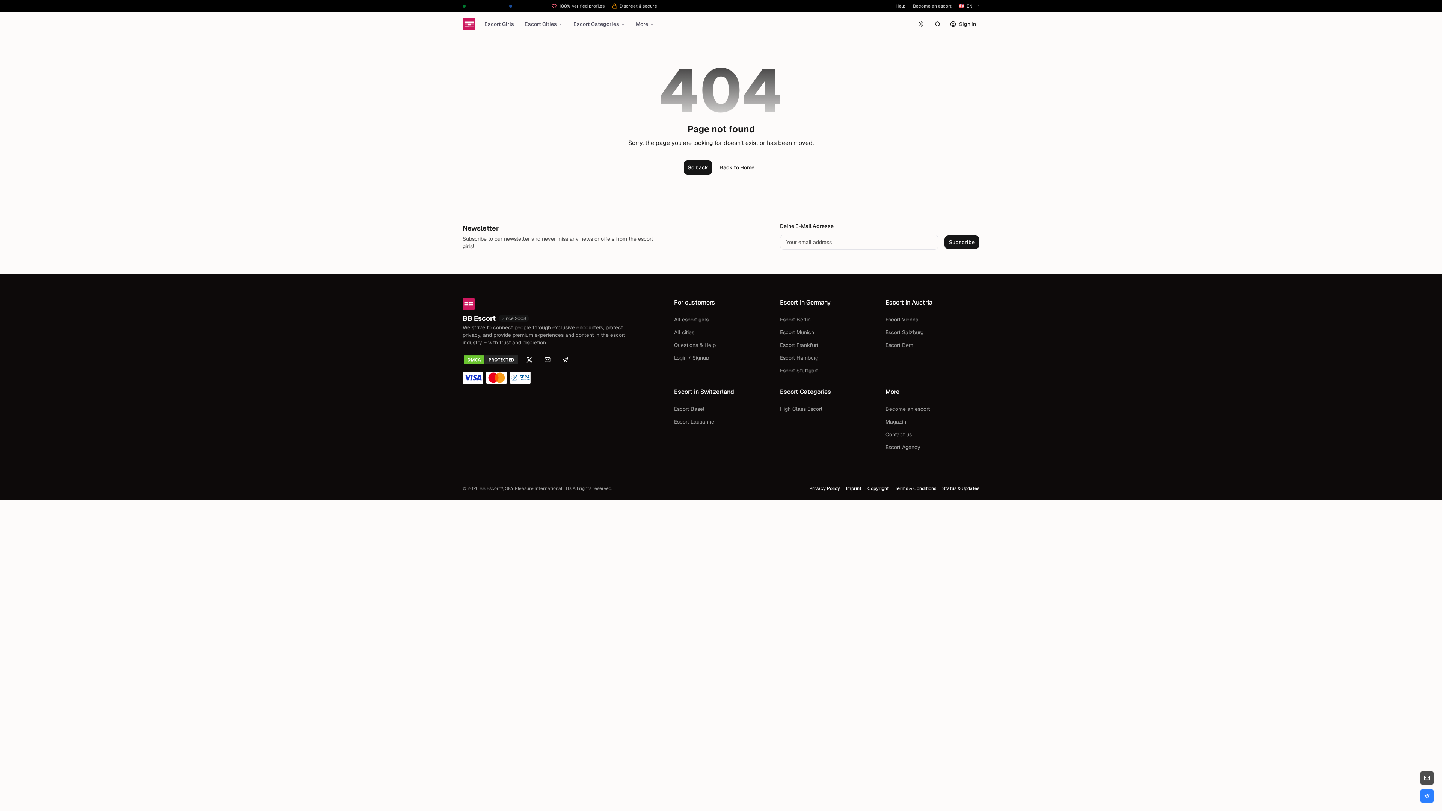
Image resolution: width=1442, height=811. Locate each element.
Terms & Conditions (915, 488)
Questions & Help (695, 345)
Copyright (878, 488)
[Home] (469, 24)
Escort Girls (499, 24)
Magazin (895, 421)
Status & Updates (960, 488)
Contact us (898, 434)
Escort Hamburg (799, 357)
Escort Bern (899, 345)
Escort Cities (541, 24)
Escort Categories (596, 24)
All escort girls (691, 319)
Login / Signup (691, 357)
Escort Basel (689, 409)
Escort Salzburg (904, 332)
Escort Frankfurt (799, 345)
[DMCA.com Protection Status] (491, 359)
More (642, 24)
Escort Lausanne (694, 421)
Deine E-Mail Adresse (807, 226)
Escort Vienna (902, 319)
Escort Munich (797, 332)
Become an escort (932, 6)
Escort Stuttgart (799, 370)
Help (900, 6)
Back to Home (736, 167)
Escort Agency (902, 447)
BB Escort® (491, 488)
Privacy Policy (824, 488)
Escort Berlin (795, 319)
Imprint (853, 488)
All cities (684, 332)
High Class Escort (801, 409)
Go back (698, 167)
